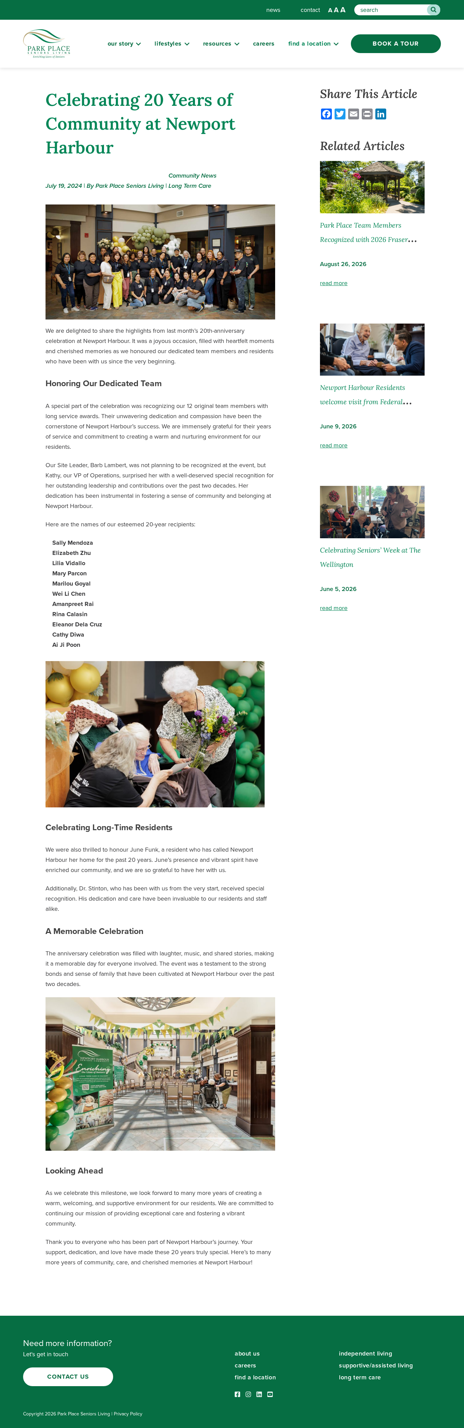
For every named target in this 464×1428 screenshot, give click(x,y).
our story (120, 43)
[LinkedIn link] (259, 1395)
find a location (255, 1377)
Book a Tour (396, 43)
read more (333, 283)
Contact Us (68, 1376)
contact (310, 9)
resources (217, 43)
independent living (365, 1353)
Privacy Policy (128, 1413)
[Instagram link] (248, 1395)
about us (247, 1353)
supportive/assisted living (376, 1365)
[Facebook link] (237, 1395)
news (273, 9)
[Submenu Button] (138, 44)
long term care (360, 1377)
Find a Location (309, 43)
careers (264, 43)
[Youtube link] (270, 1395)
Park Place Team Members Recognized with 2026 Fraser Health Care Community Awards (370, 239)
